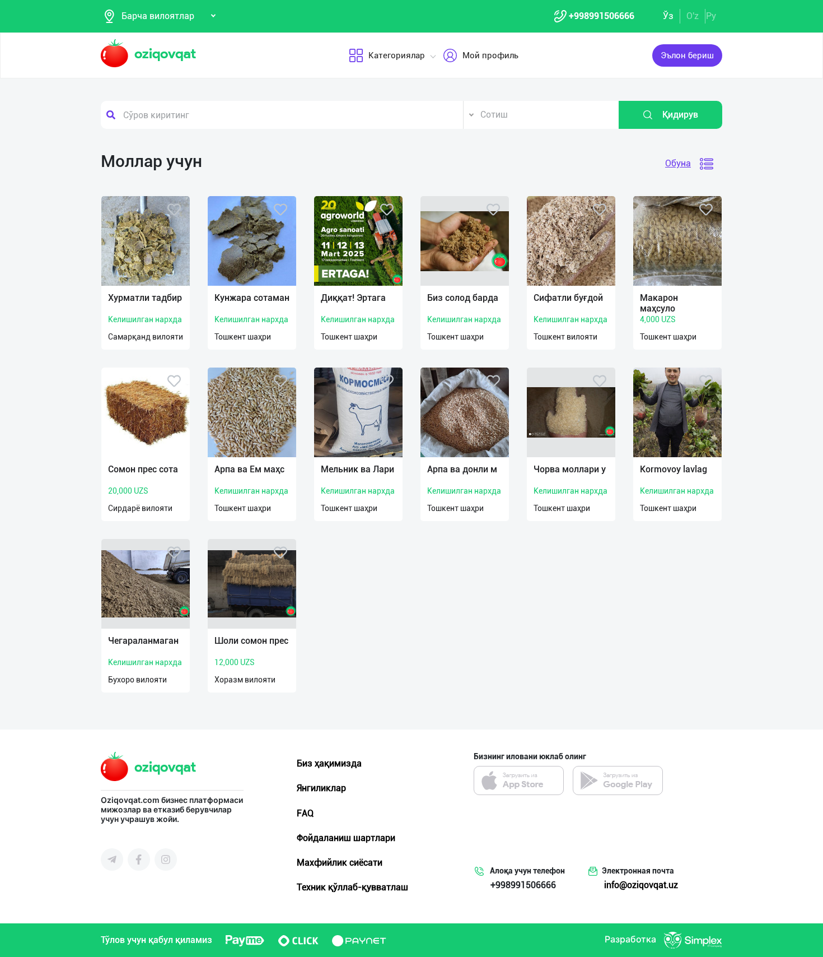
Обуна (678, 163)
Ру (711, 16)
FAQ (305, 813)
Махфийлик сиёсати (339, 862)
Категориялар (396, 55)
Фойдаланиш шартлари (346, 838)
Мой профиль (490, 55)
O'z (692, 16)
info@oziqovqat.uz (641, 885)
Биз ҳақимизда (329, 763)
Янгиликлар (321, 788)
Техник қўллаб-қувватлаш (352, 887)
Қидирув (680, 114)
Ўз (668, 16)
